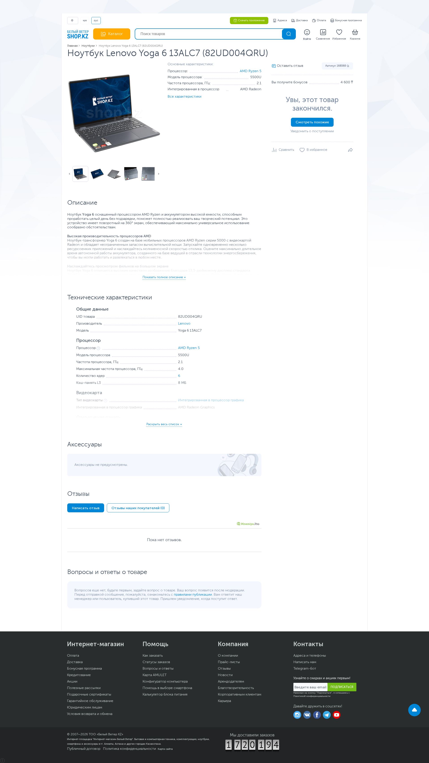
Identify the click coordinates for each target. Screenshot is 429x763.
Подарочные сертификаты (89, 694)
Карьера (224, 701)
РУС (96, 20)
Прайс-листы (229, 662)
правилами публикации (193, 595)
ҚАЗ (85, 20)
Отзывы (224, 669)
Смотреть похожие (312, 122)
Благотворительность (236, 688)
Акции (72, 681)
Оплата (321, 20)
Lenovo (184, 324)
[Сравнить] (282, 150)
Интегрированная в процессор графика (211, 400)
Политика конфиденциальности (129, 749)
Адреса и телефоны (309, 656)
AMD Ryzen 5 (250, 71)
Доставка (302, 20)
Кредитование (79, 675)
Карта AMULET (155, 675)
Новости (225, 675)
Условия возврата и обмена (89, 714)
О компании (228, 656)
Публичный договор (83, 749)
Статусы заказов (156, 662)
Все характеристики (184, 97)
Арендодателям (231, 681)
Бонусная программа (348, 20)
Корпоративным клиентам (239, 694)
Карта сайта (165, 748)
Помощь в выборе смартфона (167, 688)
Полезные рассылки (84, 688)
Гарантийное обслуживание (90, 701)
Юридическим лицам (84, 707)
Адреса (282, 20)
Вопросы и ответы (158, 669)
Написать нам (304, 662)
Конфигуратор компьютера (165, 681)
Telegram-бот (304, 669)
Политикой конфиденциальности (311, 696)
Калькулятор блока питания (165, 694)
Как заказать (153, 656)
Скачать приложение (251, 20)
